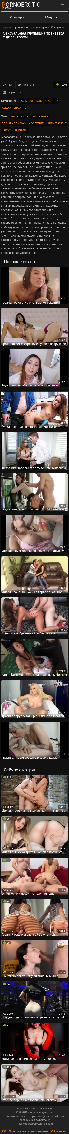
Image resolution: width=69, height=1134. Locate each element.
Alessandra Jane (14, 107)
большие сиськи (14, 123)
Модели (51, 17)
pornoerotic (21, 4)
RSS (4, 1131)
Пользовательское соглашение (28, 1131)
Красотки (51, 101)
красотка (17, 116)
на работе (21, 130)
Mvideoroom (58, 1131)
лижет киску (57, 123)
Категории (18, 17)
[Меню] (62, 5)
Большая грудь (31, 101)
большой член (37, 116)
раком (6, 130)
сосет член (37, 123)
